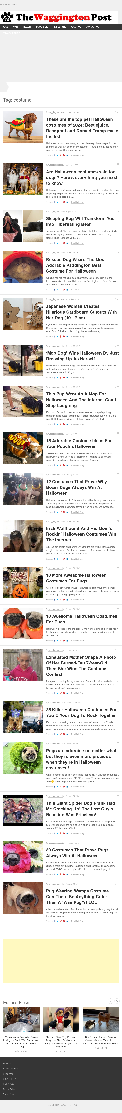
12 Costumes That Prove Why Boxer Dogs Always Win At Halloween (76, 487)
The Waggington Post (68, 1105)
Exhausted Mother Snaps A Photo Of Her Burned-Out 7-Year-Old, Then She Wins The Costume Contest (81, 665)
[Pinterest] (63, 155)
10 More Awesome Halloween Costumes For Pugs (76, 578)
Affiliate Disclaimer (11, 1068)
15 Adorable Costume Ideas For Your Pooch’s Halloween (79, 443)
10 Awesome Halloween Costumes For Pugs (81, 619)
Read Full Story (77, 155)
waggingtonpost (55, 112)
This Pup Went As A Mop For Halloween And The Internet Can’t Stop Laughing (81, 399)
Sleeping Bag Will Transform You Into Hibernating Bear (80, 221)
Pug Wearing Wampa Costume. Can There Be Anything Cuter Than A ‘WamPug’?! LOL (78, 896)
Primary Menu (10, 4)
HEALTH (27, 26)
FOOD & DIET (43, 26)
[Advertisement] (61, 58)
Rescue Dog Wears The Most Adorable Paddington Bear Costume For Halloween (76, 265)
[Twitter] (82, 20)
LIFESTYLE (60, 26)
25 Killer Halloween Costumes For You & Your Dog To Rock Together (81, 712)
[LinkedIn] (66, 155)
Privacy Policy (11, 33)
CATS (16, 26)
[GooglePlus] (60, 155)
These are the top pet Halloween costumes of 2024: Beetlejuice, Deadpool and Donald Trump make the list (82, 127)
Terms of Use (8, 1094)
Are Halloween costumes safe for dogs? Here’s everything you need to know (81, 177)
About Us (76, 26)
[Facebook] (79, 20)
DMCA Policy (9, 1083)
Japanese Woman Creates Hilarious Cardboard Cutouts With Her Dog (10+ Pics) (81, 312)
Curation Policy (9, 1078)
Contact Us (92, 26)
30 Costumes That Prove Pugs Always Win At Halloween (77, 852)
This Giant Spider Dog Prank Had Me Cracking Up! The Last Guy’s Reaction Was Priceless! (80, 808)
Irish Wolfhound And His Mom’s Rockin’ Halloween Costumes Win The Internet (81, 534)
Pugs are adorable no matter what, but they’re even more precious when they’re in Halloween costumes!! (82, 759)
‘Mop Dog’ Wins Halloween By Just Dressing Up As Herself (82, 356)
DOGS (5, 26)
